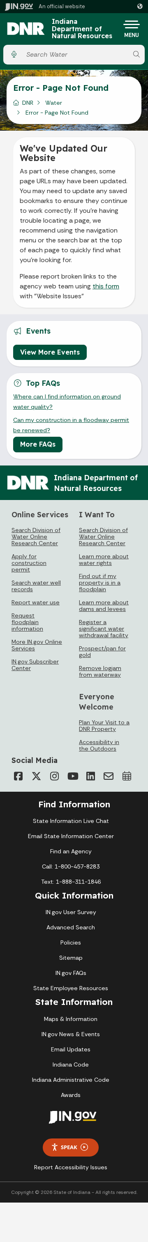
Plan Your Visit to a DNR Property (104, 726)
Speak (69, 1147)
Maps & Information (70, 1019)
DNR (27, 102)
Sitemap (71, 957)
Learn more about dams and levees (104, 606)
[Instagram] (54, 776)
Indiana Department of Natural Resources (82, 29)
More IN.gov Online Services (37, 645)
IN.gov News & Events (71, 1034)
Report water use (36, 602)
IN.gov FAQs (71, 973)
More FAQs (38, 444)
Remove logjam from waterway (100, 671)
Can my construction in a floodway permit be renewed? (71, 424)
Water (53, 102)
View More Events (50, 352)
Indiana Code (71, 1064)
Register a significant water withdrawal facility (103, 628)
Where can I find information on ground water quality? (67, 401)
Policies (70, 942)
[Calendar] (126, 776)
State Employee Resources (70, 988)
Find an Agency (71, 851)
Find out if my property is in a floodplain (99, 582)
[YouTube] (72, 776)
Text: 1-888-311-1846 (71, 881)
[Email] (108, 776)
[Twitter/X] (36, 776)
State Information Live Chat (71, 821)
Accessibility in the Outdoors (99, 745)
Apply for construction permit (29, 563)
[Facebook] (18, 776)
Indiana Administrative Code (70, 1079)
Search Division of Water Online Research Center (36, 536)
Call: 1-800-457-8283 (70, 866)
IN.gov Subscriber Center (35, 665)
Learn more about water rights (104, 560)
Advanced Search (70, 927)
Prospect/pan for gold (102, 652)
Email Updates (70, 1049)
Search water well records (36, 586)
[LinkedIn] (90, 776)
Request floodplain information (27, 622)
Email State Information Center (71, 836)
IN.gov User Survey (71, 912)
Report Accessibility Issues (70, 1167)
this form (105, 286)
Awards (71, 1095)
